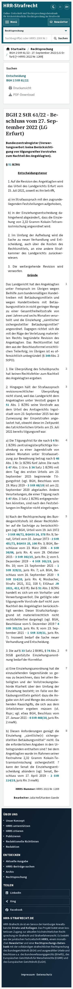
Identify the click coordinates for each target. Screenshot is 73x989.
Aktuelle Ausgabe (17, 861)
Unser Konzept (15, 821)
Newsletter (16, 943)
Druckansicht (21, 88)
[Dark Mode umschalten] (53, 7)
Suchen (11, 68)
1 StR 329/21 (36, 633)
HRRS (44, 939)
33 (23, 651)
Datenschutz (44, 974)
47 (10, 467)
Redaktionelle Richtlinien (22, 841)
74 (48, 651)
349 (47, 356)
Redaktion (12, 847)
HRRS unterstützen (18, 826)
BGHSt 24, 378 (35, 534)
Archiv (10, 872)
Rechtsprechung (42, 49)
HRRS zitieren (14, 831)
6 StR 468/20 (38, 718)
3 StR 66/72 (16, 534)
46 (57, 458)
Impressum (28, 974)
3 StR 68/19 (36, 485)
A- (60, 7)
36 (33, 467)
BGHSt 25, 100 (27, 543)
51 (10, 164)
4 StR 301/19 (41, 561)
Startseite (18, 49)
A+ (67, 7)
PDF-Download (23, 94)
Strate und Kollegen (24, 928)
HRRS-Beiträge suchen (20, 866)
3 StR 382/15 (24, 557)
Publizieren (13, 836)
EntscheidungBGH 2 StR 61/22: (17, 78)
